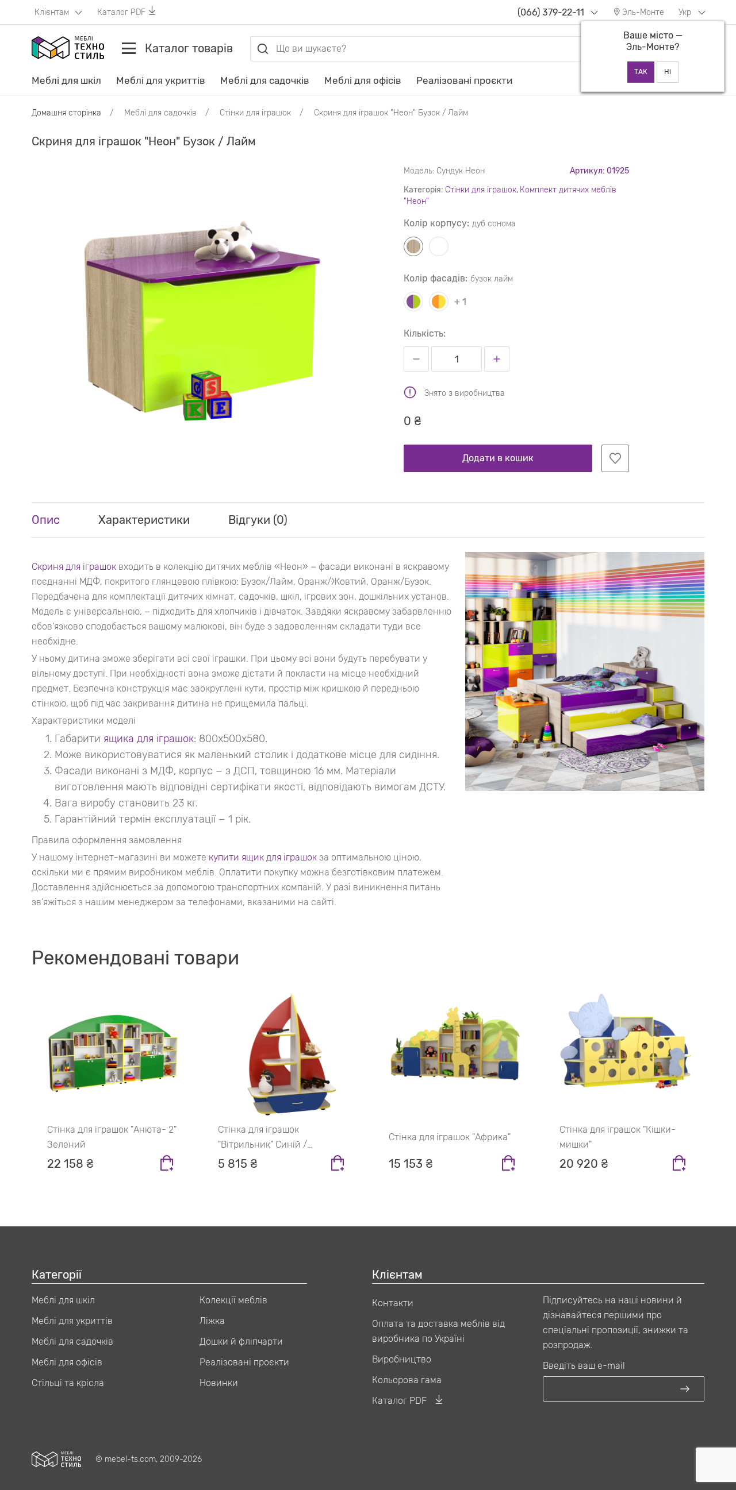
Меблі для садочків (264, 80)
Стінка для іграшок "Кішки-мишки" (617, 1137)
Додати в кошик (498, 458)
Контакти (392, 1303)
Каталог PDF (121, 12)
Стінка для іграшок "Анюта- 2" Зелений (112, 1137)
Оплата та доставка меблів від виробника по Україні (438, 1331)
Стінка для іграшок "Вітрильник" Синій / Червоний (262, 1138)
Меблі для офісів (362, 80)
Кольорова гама (407, 1380)
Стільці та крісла (68, 1382)
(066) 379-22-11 (551, 12)
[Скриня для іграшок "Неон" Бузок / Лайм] (200, 305)
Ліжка (212, 1320)
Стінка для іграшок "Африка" (450, 1137)
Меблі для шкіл (66, 80)
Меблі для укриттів (160, 80)
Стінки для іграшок (480, 190)
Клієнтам (52, 12)
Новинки (219, 1382)
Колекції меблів (233, 1300)
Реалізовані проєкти (464, 80)
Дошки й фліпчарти (241, 1341)
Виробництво (401, 1359)
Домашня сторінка (66, 113)
